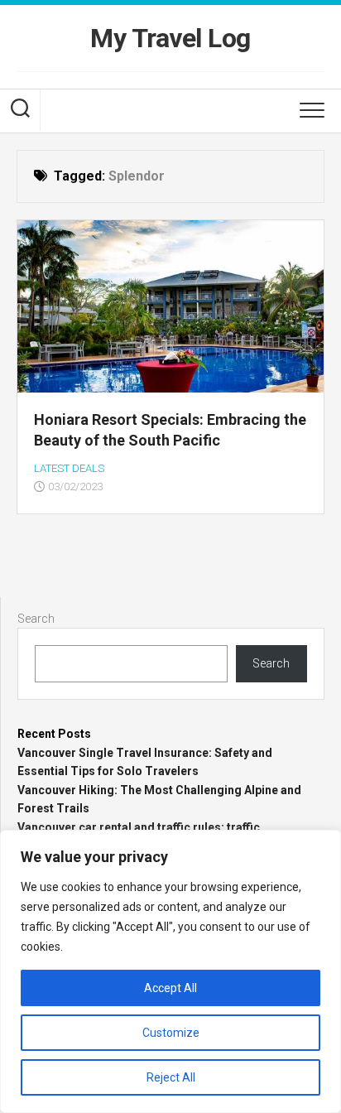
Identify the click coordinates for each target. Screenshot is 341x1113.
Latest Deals (69, 468)
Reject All (170, 1077)
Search (36, 618)
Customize (170, 1032)
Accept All (170, 988)
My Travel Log (170, 38)
